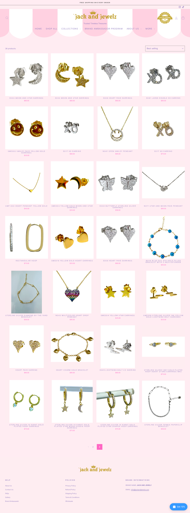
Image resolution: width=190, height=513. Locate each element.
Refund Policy (70, 490)
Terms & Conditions (72, 497)
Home (38, 28)
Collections (70, 28)
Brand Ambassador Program (104, 28)
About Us (133, 28)
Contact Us (9, 490)
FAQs (7, 493)
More (149, 28)
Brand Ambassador (12, 501)
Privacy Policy (70, 486)
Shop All (52, 28)
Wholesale (69, 501)
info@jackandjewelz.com (140, 490)
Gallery (7, 497)
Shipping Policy (71, 493)
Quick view (27, 93)
